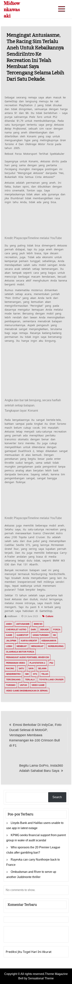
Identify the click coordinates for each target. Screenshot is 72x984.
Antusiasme (23, 624)
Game (9, 635)
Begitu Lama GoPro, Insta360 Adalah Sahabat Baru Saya (41, 768)
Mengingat (37, 646)
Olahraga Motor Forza (20, 652)
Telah (44, 674)
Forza (56, 629)
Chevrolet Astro (16, 629)
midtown (12, 616)
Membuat (22, 646)
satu (21, 668)
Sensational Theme (41, 978)
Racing (10, 668)
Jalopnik (11, 641)
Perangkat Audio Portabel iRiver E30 (27, 657)
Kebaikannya (49, 641)
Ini (54, 635)
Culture (49, 616)
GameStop (22, 635)
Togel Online (36, 937)
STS (35, 674)
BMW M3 (38, 624)
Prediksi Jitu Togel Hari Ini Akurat (29, 952)
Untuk (23, 685)
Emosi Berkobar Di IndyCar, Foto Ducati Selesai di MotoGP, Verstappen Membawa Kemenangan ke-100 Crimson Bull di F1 (35, 735)
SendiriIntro (13, 674)
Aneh (9, 624)
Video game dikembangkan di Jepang (27, 691)
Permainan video (15, 663)
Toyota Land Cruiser (51, 679)
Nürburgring (56, 646)
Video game (38, 685)
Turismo (11, 685)
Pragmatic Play (16, 937)
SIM (27, 674)
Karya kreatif (29, 641)
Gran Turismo (41, 635)
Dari (33, 629)
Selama (42, 668)
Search (57, 797)
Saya (31, 668)
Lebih (9, 646)
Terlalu (30, 679)
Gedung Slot (14, 932)
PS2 (51, 663)
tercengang (13, 679)
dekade (44, 629)
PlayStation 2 (37, 663)
